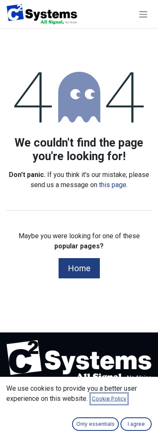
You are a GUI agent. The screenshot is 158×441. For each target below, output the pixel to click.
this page (112, 185)
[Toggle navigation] (143, 14)
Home (79, 268)
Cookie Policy (109, 398)
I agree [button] (136, 424)
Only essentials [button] (95, 424)
